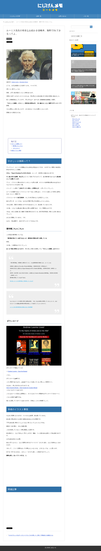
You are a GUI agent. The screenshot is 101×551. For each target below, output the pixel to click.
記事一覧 (38, 16)
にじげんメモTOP (15, 16)
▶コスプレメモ (76, 119)
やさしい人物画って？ (16, 143)
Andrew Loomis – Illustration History (20, 82)
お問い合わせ (62, 16)
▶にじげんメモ (76, 125)
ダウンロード (16, 148)
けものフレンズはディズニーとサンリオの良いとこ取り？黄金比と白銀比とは (31, 535)
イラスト (9, 38)
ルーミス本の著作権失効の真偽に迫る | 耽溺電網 (21, 307)
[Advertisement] (34, 47)
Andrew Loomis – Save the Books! (17, 371)
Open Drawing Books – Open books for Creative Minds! (21, 387)
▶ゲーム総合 (76, 123)
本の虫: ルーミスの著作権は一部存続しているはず (21, 281)
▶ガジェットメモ (77, 122)
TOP (9, 22)
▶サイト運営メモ (77, 127)
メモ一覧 (86, 16)
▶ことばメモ (76, 120)
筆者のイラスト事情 (16, 150)
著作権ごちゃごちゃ (18, 146)
